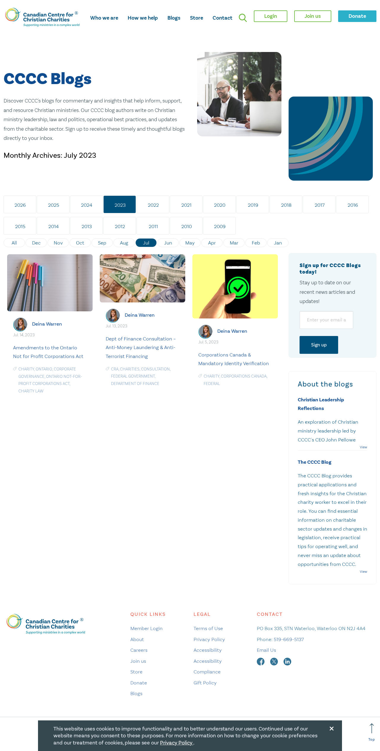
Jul (146, 243)
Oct (80, 243)
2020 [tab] (219, 205)
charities (130, 369)
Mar (234, 243)
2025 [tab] (53, 205)
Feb (256, 243)
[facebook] (261, 661)
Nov (58, 243)
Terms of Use (208, 628)
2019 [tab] (253, 205)
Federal (212, 383)
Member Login (146, 628)
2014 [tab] (53, 226)
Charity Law (31, 391)
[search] (243, 18)
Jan (278, 243)
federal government (133, 376)
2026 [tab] (20, 205)
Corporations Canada (244, 376)
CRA (114, 369)
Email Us (266, 650)
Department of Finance (135, 383)
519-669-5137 (289, 639)
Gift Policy (205, 683)
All (14, 243)
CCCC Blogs (47, 79)
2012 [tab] (120, 226)
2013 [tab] (87, 226)
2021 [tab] (186, 205)
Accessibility (208, 650)
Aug (124, 243)
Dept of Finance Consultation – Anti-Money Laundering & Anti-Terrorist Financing (141, 347)
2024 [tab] (86, 205)
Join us (138, 661)
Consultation (155, 369)
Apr (212, 243)
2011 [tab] (153, 226)
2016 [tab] (353, 205)
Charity (26, 369)
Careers (139, 650)
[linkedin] (287, 661)
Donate (138, 683)
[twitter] (274, 661)
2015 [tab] (20, 226)
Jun (168, 243)
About (137, 639)
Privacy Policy (209, 639)
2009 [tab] (220, 226)
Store (196, 18)
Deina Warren (47, 324)
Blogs (173, 18)
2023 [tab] (120, 205)
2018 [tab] (286, 205)
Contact (222, 18)
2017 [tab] (319, 205)
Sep (102, 243)
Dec (36, 243)
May (190, 243)
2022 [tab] (153, 205)
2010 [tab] (186, 226)
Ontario (44, 369)
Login (270, 16)
